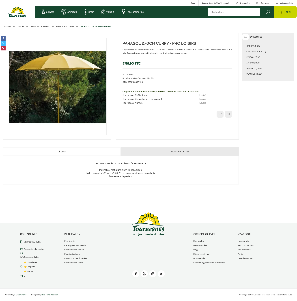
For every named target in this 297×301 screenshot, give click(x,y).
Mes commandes (246, 245)
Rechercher (268, 12)
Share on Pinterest (3, 48)
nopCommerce (20, 295)
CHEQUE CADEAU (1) (256, 51)
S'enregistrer (245, 3)
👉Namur (28, 271)
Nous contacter (180, 151)
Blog (195, 249)
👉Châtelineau (31, 262)
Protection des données (75, 258)
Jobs (193, 3)
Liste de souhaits (246, 258)
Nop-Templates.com (49, 295)
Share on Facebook (3, 38)
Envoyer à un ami (228, 114)
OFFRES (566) (253, 46)
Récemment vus (201, 254)
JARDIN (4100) (253, 62)
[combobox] (234, 12)
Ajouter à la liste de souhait (220, 114)
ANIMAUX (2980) (254, 68)
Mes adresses (244, 249)
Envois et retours (72, 254)
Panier (241, 254)
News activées (200, 245)
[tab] (62, 151)
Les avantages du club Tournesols (209, 262)
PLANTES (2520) (254, 74)
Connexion (264, 3)
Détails (62, 151)
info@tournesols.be (29, 257)
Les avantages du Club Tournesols (216, 3)
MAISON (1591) (253, 57)
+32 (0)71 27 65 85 (32, 242)
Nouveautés (199, 258)
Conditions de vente (73, 262)
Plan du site (69, 241)
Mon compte (243, 241)
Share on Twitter (3, 43)
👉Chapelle (29, 266)
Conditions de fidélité (74, 249)
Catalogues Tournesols (75, 245)
